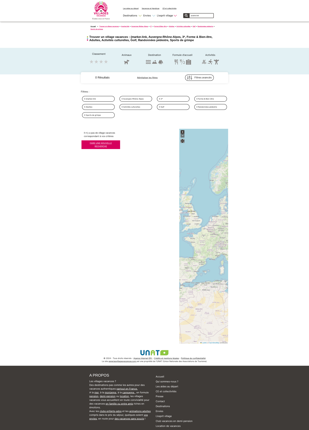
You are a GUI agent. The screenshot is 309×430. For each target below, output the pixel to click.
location (124, 396)
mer (96, 392)
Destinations (130, 15)
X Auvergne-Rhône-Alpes (133, 99)
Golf (194, 26)
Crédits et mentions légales (166, 358)
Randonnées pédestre (205, 26)
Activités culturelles (183, 26)
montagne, (111, 392)
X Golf (161, 107)
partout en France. (127, 388)
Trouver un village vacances (109, 26)
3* (151, 26)
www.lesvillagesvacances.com (123, 361)
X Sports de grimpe (92, 115)
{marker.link (125, 26)
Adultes (171, 26)
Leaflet (204, 343)
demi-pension (108, 396)
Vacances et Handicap (150, 8)
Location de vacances (168, 426)
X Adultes (88, 107)
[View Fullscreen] (182, 141)
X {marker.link (90, 99)
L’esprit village (165, 15)
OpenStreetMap (214, 343)
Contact (160, 401)
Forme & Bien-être (160, 26)
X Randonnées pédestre (206, 107)
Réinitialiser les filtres (147, 77)
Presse (159, 396)
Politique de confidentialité (193, 358)
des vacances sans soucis (129, 418)
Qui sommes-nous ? (167, 381)
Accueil (93, 26)
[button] (182, 132)
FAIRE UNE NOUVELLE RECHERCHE (101, 144)
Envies (147, 15)
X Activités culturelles (131, 107)
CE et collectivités (169, 8)
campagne (128, 392)
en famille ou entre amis (119, 403)
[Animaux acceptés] (126, 63)
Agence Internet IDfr (143, 358)
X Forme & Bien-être (205, 99)
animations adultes (140, 411)
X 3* (161, 99)
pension (93, 396)
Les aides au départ (131, 8)
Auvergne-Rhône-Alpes (139, 26)
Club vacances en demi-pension (174, 421)
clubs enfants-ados (111, 411)
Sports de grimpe (97, 29)
